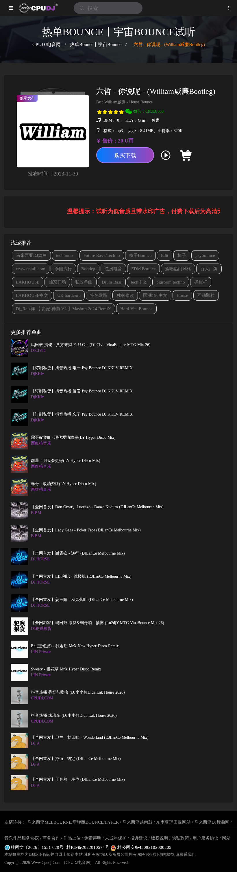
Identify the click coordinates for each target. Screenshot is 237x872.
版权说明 (159, 838)
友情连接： (15, 822)
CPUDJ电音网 (46, 44)
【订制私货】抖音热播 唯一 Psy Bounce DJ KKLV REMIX (82, 368)
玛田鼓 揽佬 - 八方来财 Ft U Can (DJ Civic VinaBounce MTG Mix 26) (91, 345)
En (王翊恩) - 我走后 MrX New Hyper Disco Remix (75, 646)
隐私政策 (180, 838)
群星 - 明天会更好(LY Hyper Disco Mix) (65, 460)
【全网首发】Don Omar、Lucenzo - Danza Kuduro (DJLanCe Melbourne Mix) (97, 507)
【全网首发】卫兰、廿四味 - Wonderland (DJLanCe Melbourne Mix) (90, 737)
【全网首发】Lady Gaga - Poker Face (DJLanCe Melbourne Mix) (86, 530)
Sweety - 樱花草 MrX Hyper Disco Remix (66, 669)
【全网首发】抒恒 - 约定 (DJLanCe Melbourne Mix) (76, 758)
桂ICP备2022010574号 (88, 847)
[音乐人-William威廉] (207, 155)
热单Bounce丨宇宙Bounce (95, 44)
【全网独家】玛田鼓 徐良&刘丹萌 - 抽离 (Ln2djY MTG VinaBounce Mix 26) (97, 623)
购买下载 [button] (125, 155)
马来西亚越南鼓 (137, 822)
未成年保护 (116, 838)
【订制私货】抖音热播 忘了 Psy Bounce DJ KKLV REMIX (82, 414)
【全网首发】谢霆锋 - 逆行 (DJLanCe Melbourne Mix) (78, 553)
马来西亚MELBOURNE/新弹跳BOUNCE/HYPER (73, 822)
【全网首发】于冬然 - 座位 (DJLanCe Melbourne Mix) (78, 779)
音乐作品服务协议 (21, 838)
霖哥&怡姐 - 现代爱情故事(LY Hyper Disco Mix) (73, 437)
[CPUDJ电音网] (38, 8)
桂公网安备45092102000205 (143, 847)
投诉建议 (138, 838)
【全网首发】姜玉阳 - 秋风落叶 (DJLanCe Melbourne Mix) (82, 599)
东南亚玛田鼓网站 (173, 822)
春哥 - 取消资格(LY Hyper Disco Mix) (63, 484)
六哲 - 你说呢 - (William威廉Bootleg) (169, 44)
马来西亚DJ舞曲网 (211, 822)
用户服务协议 (205, 838)
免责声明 (92, 838)
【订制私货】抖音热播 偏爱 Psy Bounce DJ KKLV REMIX (82, 391)
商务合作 (51, 838)
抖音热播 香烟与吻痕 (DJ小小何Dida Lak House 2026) (78, 692)
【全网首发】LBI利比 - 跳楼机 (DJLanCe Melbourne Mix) (81, 576)
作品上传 (72, 838)
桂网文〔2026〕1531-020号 (37, 847)
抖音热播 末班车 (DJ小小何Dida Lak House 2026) (74, 715)
